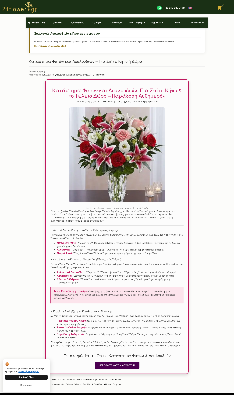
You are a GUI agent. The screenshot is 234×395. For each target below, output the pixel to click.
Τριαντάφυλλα (36, 22)
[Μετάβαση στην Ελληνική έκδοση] (190, 8)
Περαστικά (157, 22)
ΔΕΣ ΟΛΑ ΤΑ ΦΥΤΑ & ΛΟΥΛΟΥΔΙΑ (117, 365)
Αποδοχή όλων (26, 377)
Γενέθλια (57, 22)
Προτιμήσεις (26, 385)
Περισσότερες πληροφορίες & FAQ (50, 46)
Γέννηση (96, 22)
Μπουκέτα (117, 22)
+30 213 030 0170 (174, 8)
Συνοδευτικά (197, 22)
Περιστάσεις (77, 22)
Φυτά (177, 22)
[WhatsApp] (159, 8)
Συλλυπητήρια (137, 22)
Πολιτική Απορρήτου (28, 371)
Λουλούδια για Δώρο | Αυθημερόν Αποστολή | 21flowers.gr (73, 74)
